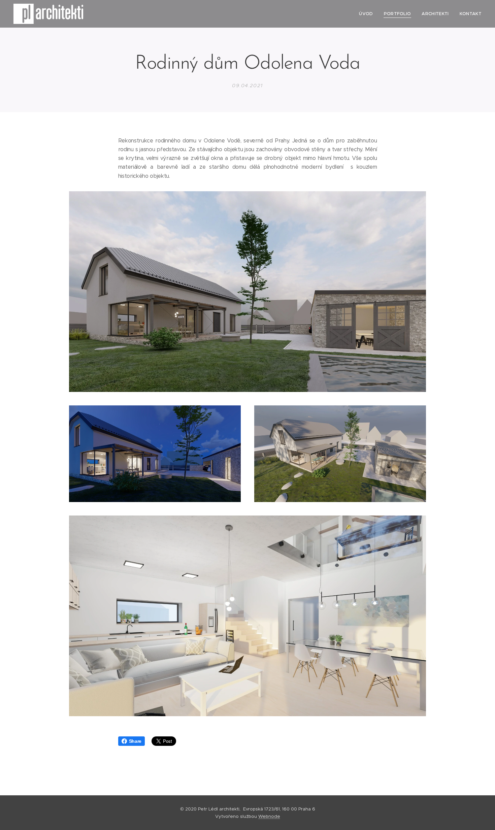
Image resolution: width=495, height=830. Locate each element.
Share (135, 741)
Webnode (269, 816)
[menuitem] (367, 13)
